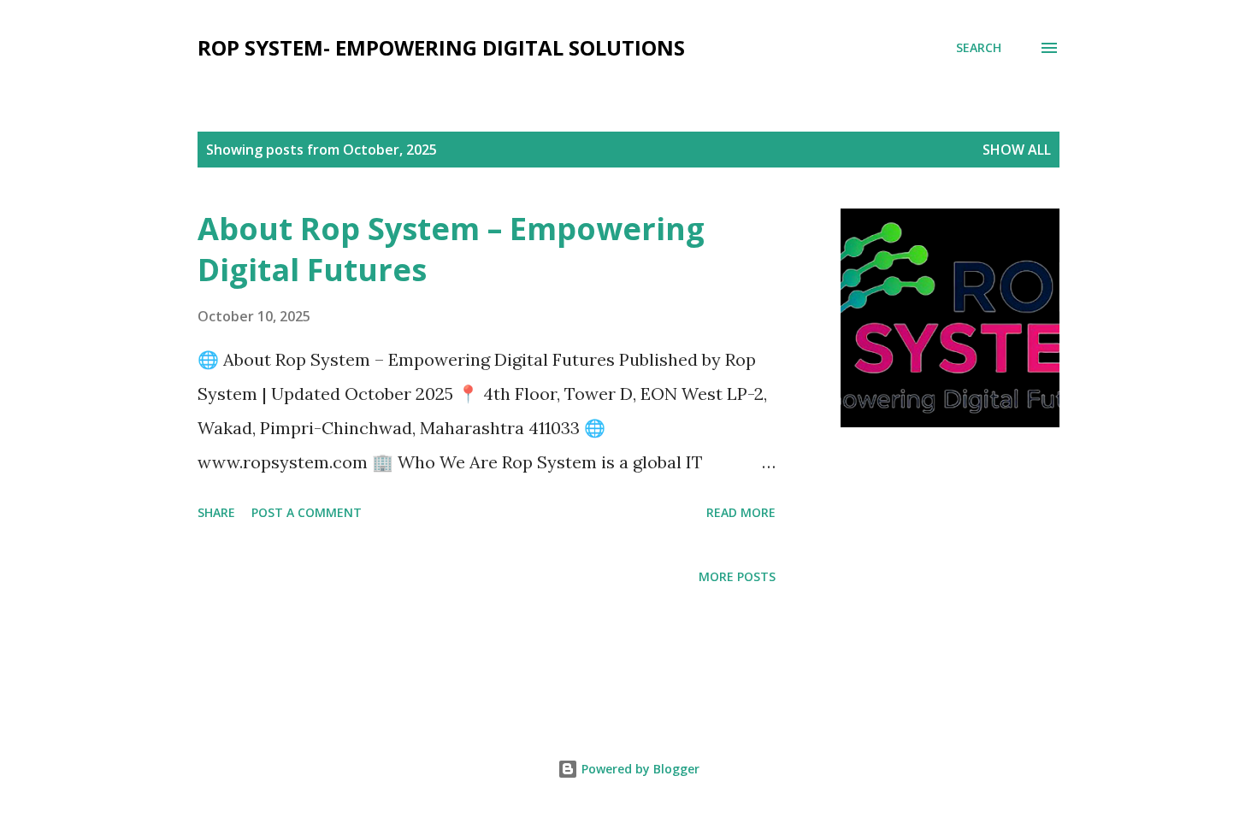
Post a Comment (306, 512)
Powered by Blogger (638, 769)
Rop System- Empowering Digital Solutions (441, 47)
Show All (1017, 149)
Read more (741, 512)
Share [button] (216, 512)
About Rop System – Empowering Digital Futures (451, 249)
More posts (737, 576)
